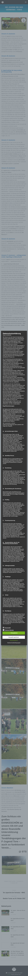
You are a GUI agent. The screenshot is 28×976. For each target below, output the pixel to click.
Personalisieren (14, 640)
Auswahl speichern (13, 637)
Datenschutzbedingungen (13, 642)
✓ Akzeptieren (14, 633)
